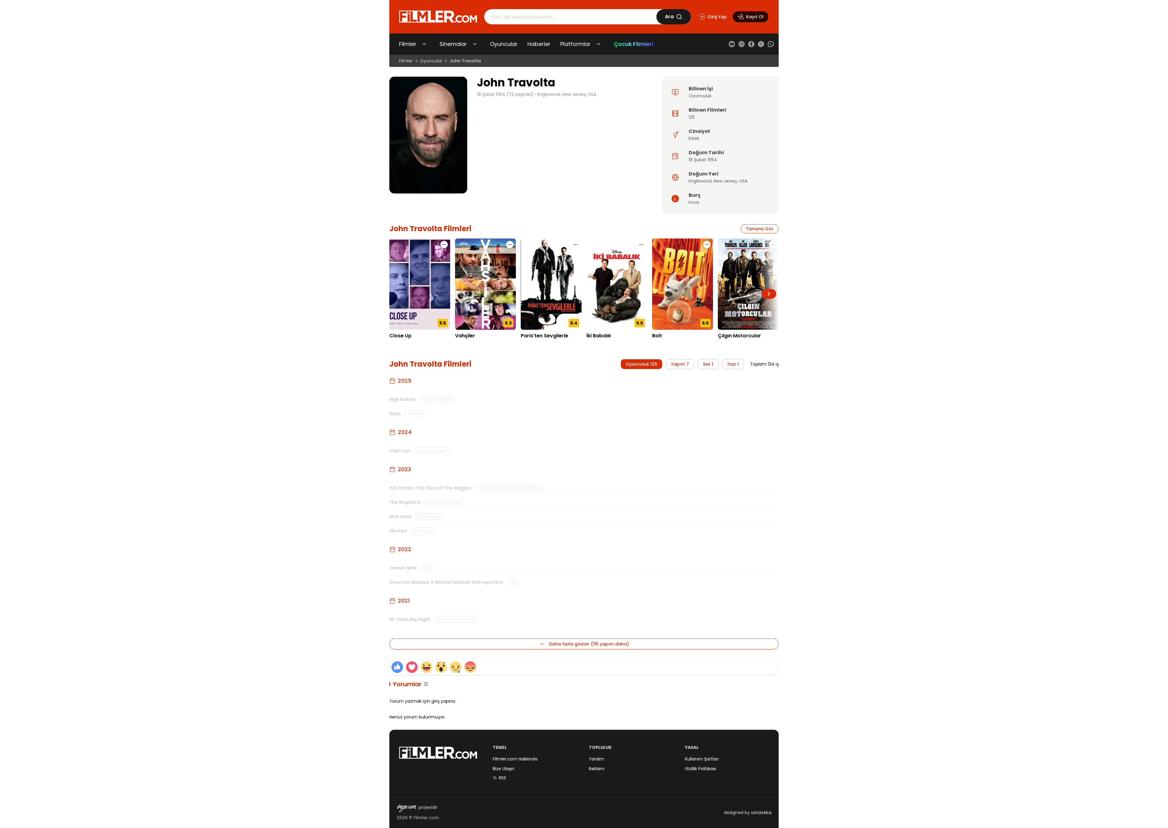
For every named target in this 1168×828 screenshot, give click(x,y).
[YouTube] (732, 44)
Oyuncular (504, 44)
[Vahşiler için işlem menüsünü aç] (509, 244)
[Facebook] (751, 44)
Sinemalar (453, 44)
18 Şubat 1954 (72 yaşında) (505, 94)
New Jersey (725, 181)
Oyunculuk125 (641, 364)
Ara (669, 16)
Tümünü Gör (759, 229)
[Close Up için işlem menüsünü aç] (444, 244)
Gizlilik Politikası (700, 769)
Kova (694, 202)
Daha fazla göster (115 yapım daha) (589, 644)
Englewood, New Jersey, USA (566, 94)
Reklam (596, 769)
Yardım (596, 759)
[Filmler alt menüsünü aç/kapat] (424, 44)
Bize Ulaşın (503, 769)
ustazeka (761, 812)
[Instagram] (742, 44)
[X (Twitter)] (761, 44)
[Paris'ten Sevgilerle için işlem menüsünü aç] (575, 244)
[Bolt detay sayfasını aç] (682, 284)
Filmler (407, 44)
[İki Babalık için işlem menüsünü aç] (641, 244)
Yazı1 (733, 364)
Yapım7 (680, 364)
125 (692, 117)
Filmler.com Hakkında (515, 759)
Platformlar (575, 44)
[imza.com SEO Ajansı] (406, 808)
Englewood (700, 181)
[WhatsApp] (771, 44)
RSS (502, 778)
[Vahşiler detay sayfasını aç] (485, 284)
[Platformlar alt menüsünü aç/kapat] (598, 44)
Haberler (539, 44)
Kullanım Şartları (702, 759)
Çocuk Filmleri (633, 44)
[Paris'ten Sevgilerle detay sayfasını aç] (551, 284)
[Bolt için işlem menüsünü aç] (707, 244)
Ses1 (708, 364)
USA (743, 181)
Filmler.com (426, 818)
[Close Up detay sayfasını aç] (419, 284)
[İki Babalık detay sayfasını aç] (616, 284)
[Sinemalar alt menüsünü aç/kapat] (474, 44)
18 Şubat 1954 (703, 160)
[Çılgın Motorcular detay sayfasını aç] (748, 284)
